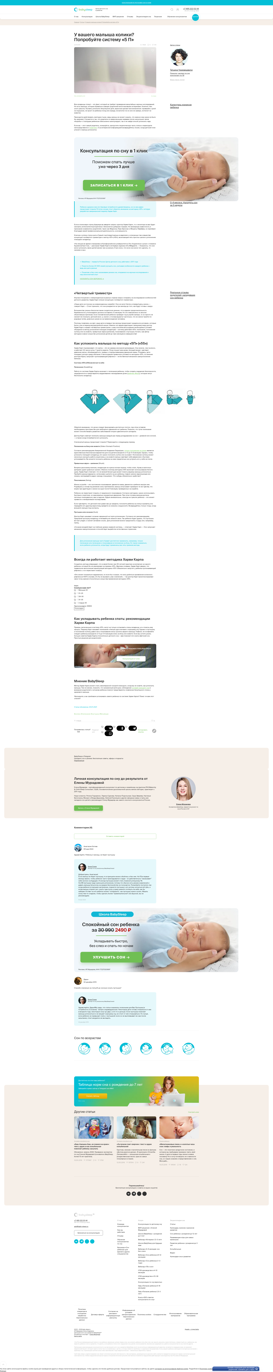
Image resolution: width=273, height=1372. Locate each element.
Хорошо (3, 1371)
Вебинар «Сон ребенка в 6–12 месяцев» (149, 1256)
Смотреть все (193, 1112)
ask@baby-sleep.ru (81, 1226)
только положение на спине (135, 450)
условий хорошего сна (140, 688)
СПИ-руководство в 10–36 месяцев (148, 1277)
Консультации (87, 16)
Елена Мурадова (183, 804)
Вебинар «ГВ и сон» (145, 1267)
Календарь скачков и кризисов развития (182, 1229)
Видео (172, 1253)
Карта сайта (78, 1336)
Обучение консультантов (177, 16)
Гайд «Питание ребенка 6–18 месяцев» (149, 1287)
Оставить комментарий (115, 836)
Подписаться (79, 760)
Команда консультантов (123, 1225)
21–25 (81, 593)
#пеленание (85, 714)
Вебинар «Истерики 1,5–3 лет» (150, 1239)
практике (93, 128)
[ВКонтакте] (107, 728)
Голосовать (79, 608)
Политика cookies (144, 1314)
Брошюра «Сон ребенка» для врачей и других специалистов (123, 1251)
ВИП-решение (118, 16)
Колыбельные (175, 1249)
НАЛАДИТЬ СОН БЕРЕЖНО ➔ (92, 279)
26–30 (81, 596)
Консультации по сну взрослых (150, 1282)
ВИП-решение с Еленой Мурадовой (147, 1229)
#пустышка (95, 714)
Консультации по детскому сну (150, 1224)
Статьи (172, 1224)
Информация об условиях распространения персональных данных (129, 1314)
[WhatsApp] (107, 733)
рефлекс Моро (133, 373)
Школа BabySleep (102, 16)
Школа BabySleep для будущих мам (150, 1244)
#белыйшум (104, 714)
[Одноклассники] (119, 728)
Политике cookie (206, 1369)
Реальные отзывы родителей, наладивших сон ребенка (182, 295)
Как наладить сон (79, 95)
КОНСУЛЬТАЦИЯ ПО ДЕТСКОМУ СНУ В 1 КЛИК (136, 2)
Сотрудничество (160, 1314)
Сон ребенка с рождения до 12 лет (183, 1234)
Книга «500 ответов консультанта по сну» (146, 1298)
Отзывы (130, 16)
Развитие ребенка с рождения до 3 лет (183, 1244)
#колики (77, 714)
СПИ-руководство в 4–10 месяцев (147, 1271)
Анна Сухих (92, 866)
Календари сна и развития (180, 1256)
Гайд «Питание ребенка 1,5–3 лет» (149, 1293)
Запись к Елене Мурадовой (88, 808)
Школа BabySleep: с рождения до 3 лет (150, 1235)
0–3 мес (153, 96)
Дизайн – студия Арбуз (192, 1329)
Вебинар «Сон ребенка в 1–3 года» (149, 1262)
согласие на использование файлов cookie (171, 1369)
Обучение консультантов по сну (123, 1242)
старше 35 (83, 603)
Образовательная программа (191, 1315)
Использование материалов (175, 1315)
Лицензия (158, 16)
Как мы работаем (121, 1231)
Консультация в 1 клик (131, 659)
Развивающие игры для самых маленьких (181, 1238)
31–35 (81, 600)
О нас (76, 16)
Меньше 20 (83, 590)
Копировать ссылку (142, 731)
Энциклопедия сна (143, 16)
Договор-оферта (97, 1314)
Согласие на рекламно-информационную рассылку (113, 1314)
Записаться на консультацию (88, 1233)
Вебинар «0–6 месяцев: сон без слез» (149, 1250)
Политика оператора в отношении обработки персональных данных (82, 1314)
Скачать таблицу (92, 1096)
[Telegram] (131, 728)
